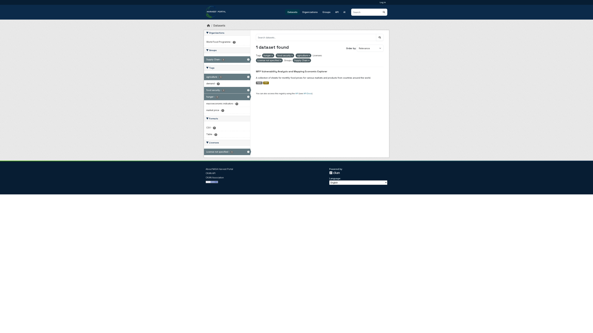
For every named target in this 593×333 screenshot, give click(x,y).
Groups (326, 12)
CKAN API (210, 173)
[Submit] (384, 12)
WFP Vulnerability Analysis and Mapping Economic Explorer (291, 71)
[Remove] (272, 56)
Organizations (310, 12)
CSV (266, 83)
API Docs (307, 93)
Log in (383, 2)
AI (344, 12)
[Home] (208, 25)
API (337, 12)
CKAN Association (215, 177)
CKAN (334, 172)
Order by (351, 48)
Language (334, 178)
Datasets (292, 12)
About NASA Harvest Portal (219, 169)
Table (259, 83)
